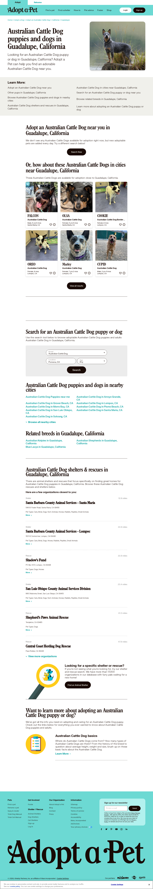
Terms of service (77, 811)
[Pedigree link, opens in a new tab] (134, 878)
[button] (50, 224)
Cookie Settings (63, 878)
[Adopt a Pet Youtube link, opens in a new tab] (117, 829)
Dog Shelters (33, 817)
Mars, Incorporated (78, 820)
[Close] (149, 884)
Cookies (74, 814)
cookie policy (15, 886)
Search (76, 369)
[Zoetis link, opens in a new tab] (142, 877)
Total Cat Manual (14, 817)
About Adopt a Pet (56, 804)
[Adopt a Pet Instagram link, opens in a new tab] (122, 829)
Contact (52, 811)
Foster (100, 10)
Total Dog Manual (15, 814)
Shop (109, 10)
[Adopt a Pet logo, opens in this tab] (76, 856)
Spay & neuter (13, 811)
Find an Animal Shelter (78, 685)
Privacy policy (76, 808)
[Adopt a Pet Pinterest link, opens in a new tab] (112, 829)
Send (134, 808)
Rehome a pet (13, 808)
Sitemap (74, 804)
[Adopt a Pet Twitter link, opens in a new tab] (106, 829)
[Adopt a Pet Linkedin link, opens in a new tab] (126, 829)
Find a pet (12, 804)
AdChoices (75, 824)
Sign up (139, 10)
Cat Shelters (33, 820)
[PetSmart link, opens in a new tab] (123, 877)
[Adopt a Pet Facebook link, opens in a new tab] (101, 829)
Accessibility (76, 817)
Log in (30, 827)
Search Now (76, 152)
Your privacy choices (79, 827)
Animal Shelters (34, 814)
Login (125, 10)
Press (51, 814)
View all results (76, 286)
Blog (51, 808)
